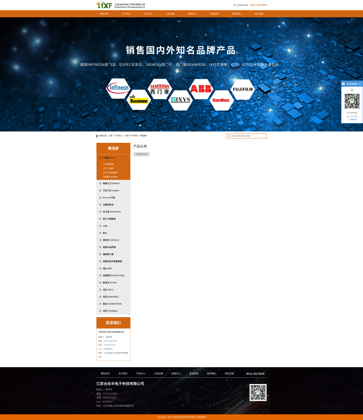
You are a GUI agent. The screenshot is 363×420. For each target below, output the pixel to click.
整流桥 (143, 136)
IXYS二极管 (108, 168)
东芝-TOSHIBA (131, 136)
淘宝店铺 (259, 14)
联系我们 (236, 14)
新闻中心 (192, 14)
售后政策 (214, 14)
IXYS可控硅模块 (110, 173)
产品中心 (148, 14)
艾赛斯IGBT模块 (110, 177)
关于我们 (126, 14)
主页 (110, 136)
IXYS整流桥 (108, 164)
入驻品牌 (170, 14)
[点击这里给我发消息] (352, 90)
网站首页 (104, 14)
